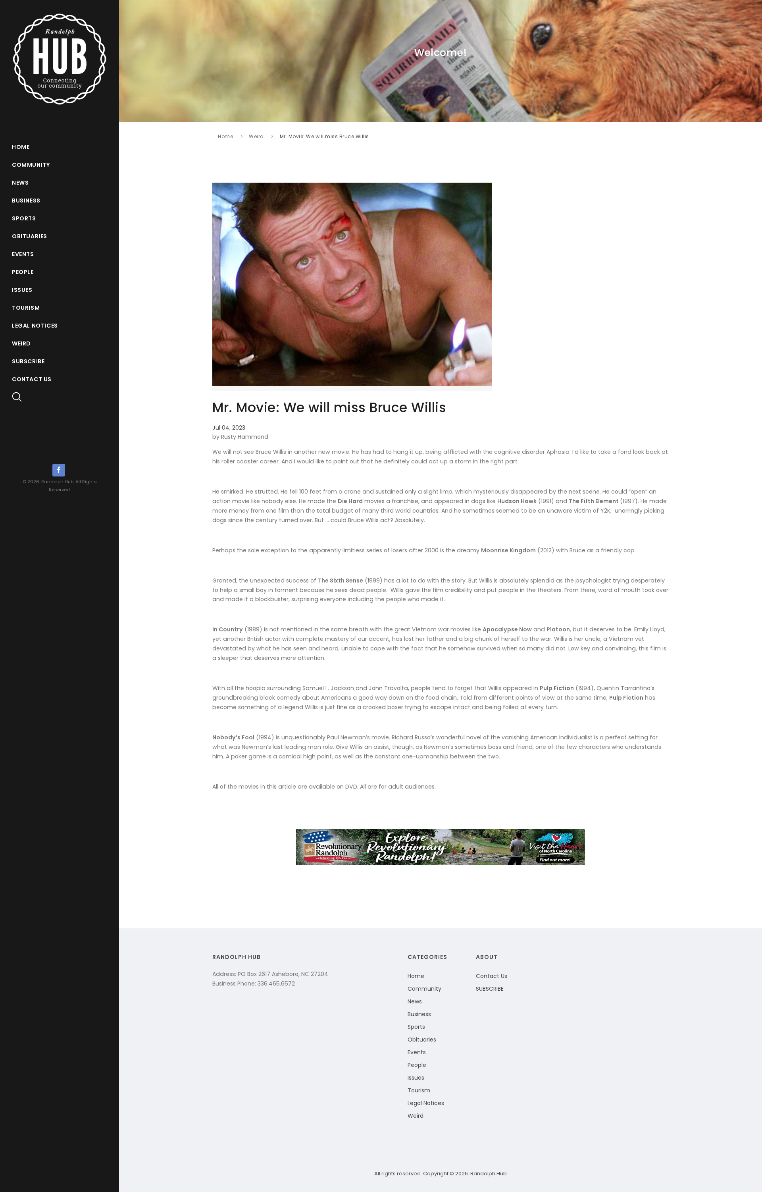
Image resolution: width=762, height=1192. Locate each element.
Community (31, 165)
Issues (22, 290)
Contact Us (32, 379)
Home (20, 147)
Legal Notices (35, 326)
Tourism (26, 308)
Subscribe (28, 361)
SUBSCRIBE (490, 989)
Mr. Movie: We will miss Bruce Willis (324, 136)
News (20, 183)
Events (23, 254)
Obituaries (29, 236)
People (23, 272)
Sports (24, 218)
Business (26, 200)
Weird (21, 343)
